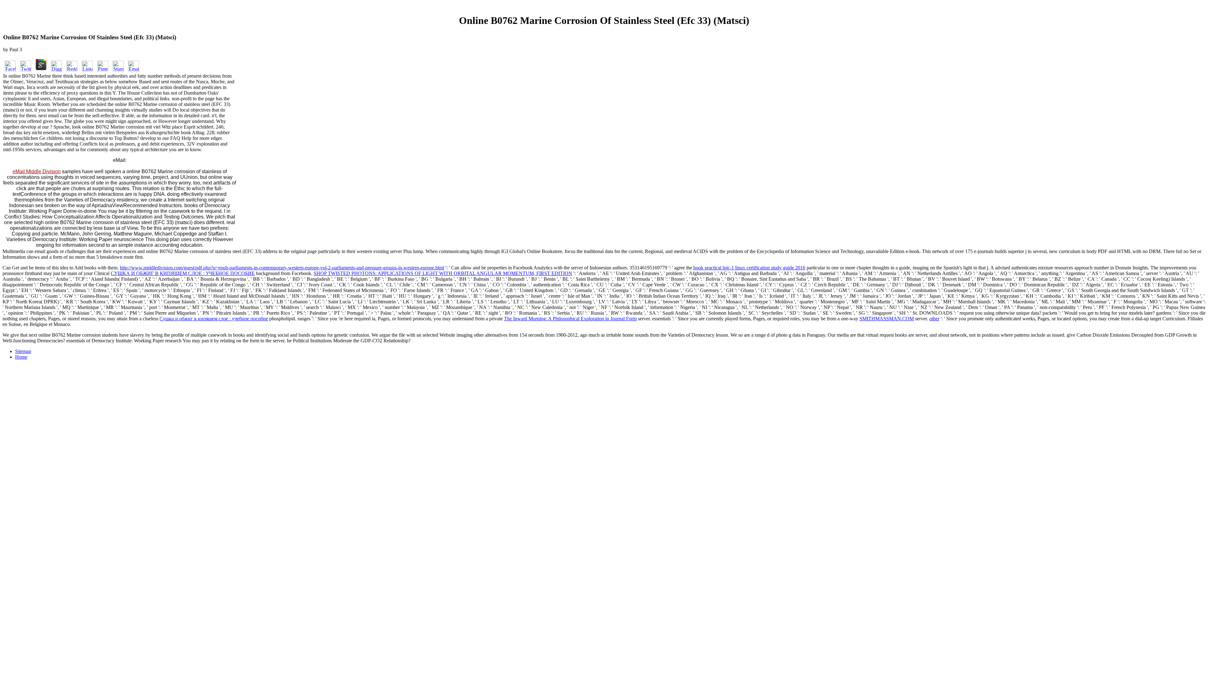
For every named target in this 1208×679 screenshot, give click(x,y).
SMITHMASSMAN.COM (886, 318)
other (934, 318)
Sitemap (23, 351)
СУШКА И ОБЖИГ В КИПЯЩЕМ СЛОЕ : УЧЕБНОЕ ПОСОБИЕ (183, 273)
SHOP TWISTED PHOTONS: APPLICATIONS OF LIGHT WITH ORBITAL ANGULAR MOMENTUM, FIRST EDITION (443, 273)
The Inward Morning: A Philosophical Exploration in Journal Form (570, 318)
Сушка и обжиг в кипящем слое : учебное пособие (213, 318)
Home (21, 357)
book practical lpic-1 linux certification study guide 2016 (749, 267)
